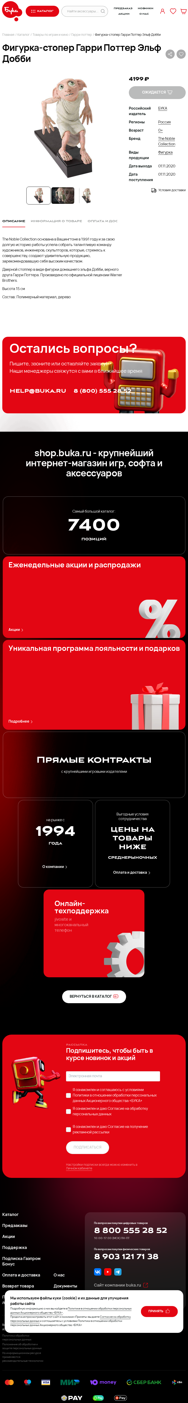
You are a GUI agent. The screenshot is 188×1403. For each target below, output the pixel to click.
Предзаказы (15, 1226)
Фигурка (165, 153)
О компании (53, 867)
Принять (156, 1311)
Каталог (23, 35)
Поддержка (14, 1248)
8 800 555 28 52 (130, 1230)
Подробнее (18, 722)
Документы (65, 1286)
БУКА (162, 108)
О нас (144, 14)
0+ (160, 131)
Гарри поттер (81, 35)
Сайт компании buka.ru (117, 1286)
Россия (164, 122)
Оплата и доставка (130, 873)
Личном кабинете (79, 1168)
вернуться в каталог (91, 997)
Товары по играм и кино (50, 35)
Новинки (145, 8)
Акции (123, 14)
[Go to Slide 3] (87, 195)
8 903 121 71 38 (126, 1256)
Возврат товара (18, 1286)
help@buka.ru (38, 391)
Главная (8, 35)
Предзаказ (123, 8)
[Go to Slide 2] (62, 195)
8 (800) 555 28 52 (103, 391)
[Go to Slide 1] (38, 195)
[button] (62, 128)
